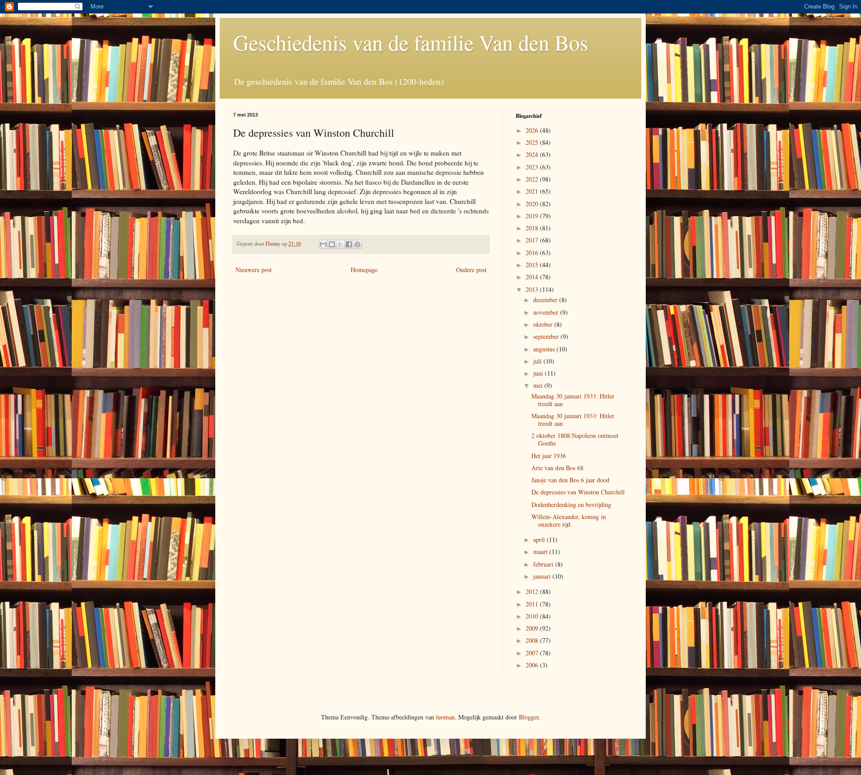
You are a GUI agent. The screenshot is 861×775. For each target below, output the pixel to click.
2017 (533, 240)
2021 (533, 191)
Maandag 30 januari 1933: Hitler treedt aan (572, 400)
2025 (533, 142)
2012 (533, 591)
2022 (533, 179)
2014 (533, 277)
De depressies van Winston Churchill (578, 492)
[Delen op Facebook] (348, 244)
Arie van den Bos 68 (557, 467)
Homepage (364, 269)
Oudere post (471, 269)
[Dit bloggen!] (331, 244)
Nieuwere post (253, 269)
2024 (533, 154)
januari (542, 576)
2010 (533, 616)
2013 (533, 289)
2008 (533, 640)
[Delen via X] (340, 244)
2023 (533, 167)
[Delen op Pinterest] (357, 244)
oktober (543, 324)
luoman (445, 717)
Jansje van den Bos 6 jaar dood (570, 480)
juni (539, 373)
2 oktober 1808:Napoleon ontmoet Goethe (574, 439)
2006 (533, 665)
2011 (533, 604)
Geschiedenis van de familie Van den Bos (410, 42)
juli (538, 361)
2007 (533, 653)
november (546, 312)
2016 (533, 252)
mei (538, 385)
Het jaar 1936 (548, 455)
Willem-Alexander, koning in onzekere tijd (568, 520)
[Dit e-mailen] (323, 244)
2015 (533, 264)
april (540, 539)
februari (544, 564)
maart (541, 551)
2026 (533, 130)
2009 (533, 628)
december (546, 299)
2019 (533, 216)
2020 (533, 203)
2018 (533, 228)
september (547, 336)
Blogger (529, 717)
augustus (545, 349)
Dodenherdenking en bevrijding (571, 504)
